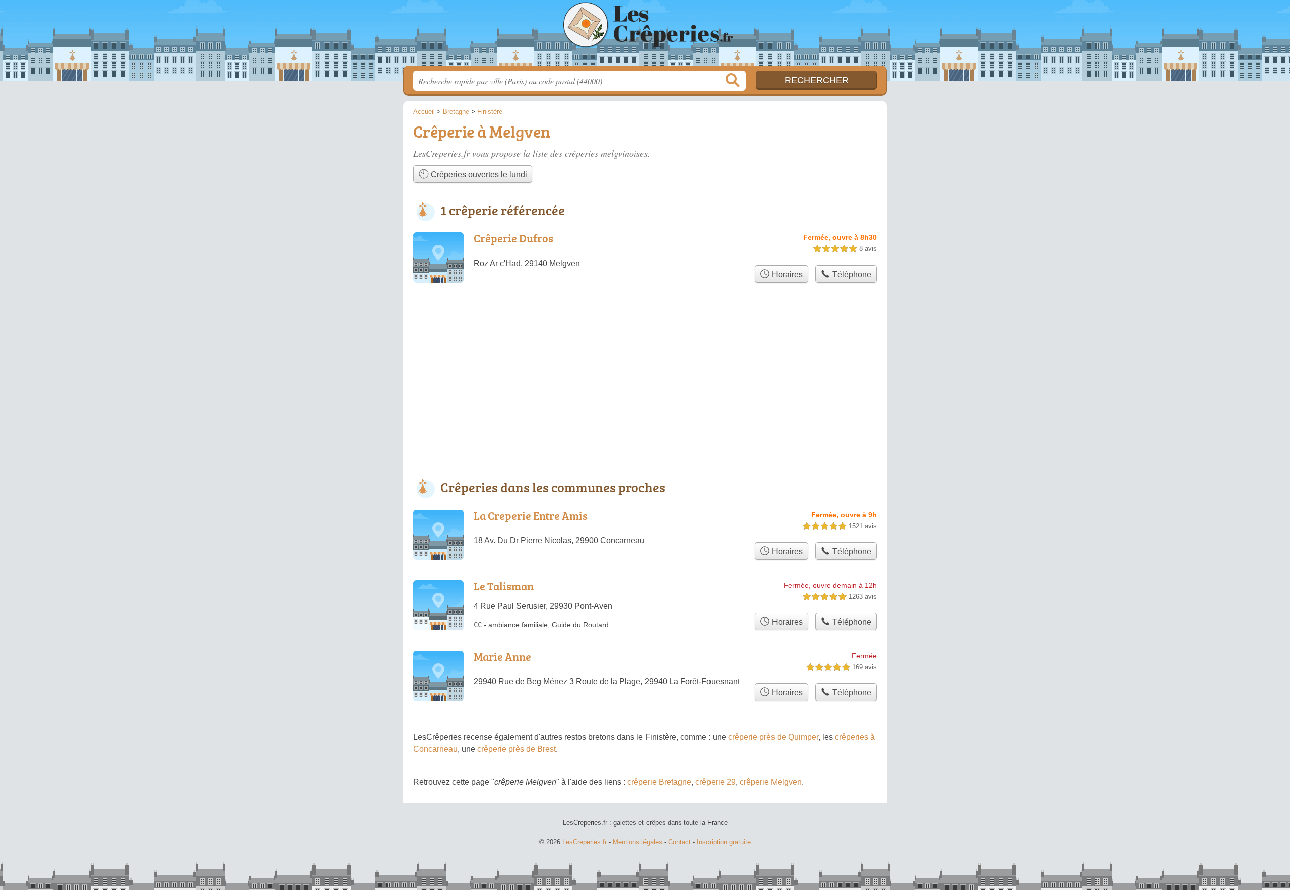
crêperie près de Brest (516, 749)
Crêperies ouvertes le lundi (478, 174)
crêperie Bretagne (659, 782)
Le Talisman (504, 586)
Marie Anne (502, 656)
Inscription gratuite (724, 842)
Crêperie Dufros (513, 238)
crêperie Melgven (771, 782)
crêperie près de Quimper (773, 737)
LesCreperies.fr (645, 36)
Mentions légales (637, 842)
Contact (679, 842)
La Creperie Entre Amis (531, 515)
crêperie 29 (715, 782)
